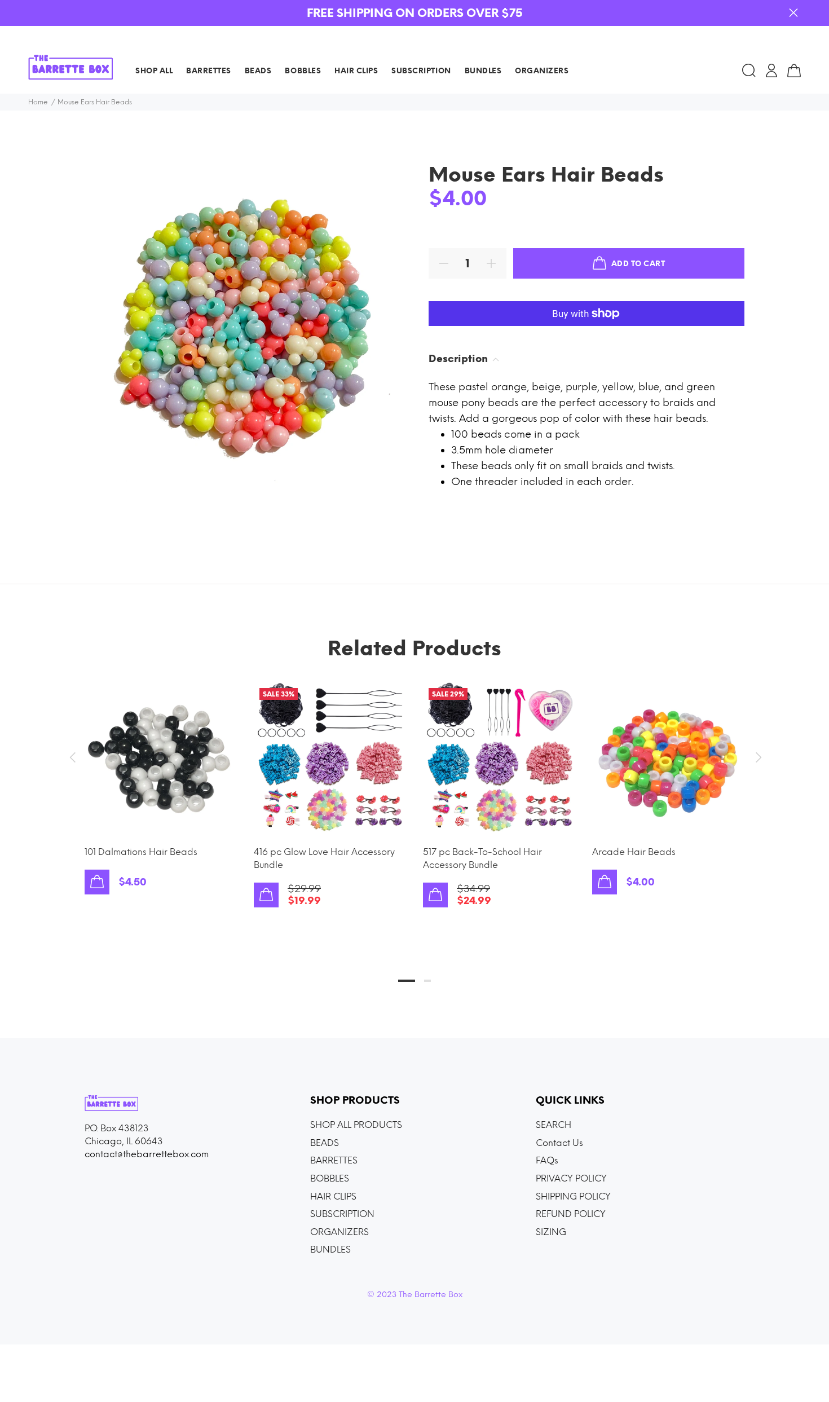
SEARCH (553, 1124)
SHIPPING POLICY (573, 1196)
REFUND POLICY (571, 1214)
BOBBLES (329, 1178)
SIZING (551, 1232)
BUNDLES (330, 1249)
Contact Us (559, 1143)
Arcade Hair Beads (634, 852)
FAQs (547, 1160)
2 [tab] (427, 981)
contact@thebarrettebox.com (147, 1154)
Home (38, 102)
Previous (72, 757)
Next (757, 757)
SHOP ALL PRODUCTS (356, 1124)
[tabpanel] (160, 777)
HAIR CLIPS (333, 1196)
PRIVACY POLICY (571, 1178)
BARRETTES (334, 1160)
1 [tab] (406, 981)
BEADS (324, 1143)
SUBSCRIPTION (342, 1214)
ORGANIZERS (339, 1232)
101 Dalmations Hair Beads (141, 852)
